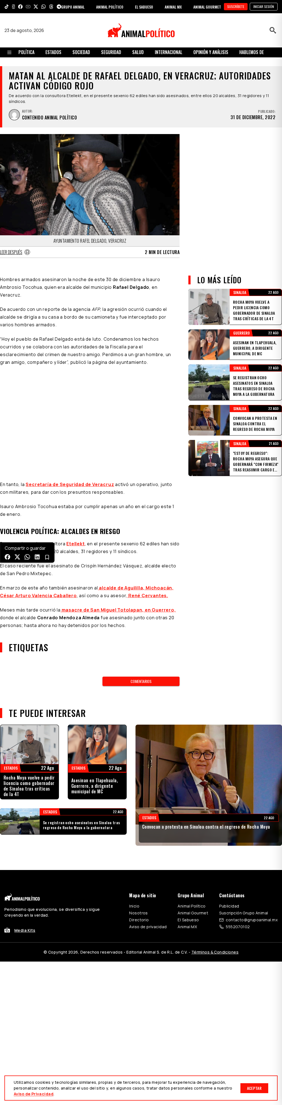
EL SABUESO (144, 7)
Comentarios (141, 681)
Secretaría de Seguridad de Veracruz (70, 484)
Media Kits (24, 930)
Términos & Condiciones (214, 952)
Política (26, 52)
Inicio (134, 906)
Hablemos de (251, 52)
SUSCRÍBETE (235, 6)
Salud (138, 52)
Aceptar (254, 1088)
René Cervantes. (147, 595)
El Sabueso (188, 919)
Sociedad (81, 52)
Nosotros (138, 913)
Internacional (168, 52)
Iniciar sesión (263, 6)
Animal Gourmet (193, 913)
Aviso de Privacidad (33, 1093)
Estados (53, 52)
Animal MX (187, 926)
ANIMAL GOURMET (207, 7)
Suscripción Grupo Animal (243, 913)
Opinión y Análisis (210, 52)
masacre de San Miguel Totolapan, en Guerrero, (118, 610)
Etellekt (75, 544)
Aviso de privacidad (148, 926)
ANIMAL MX (173, 7)
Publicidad (229, 906)
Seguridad (111, 52)
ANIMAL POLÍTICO (109, 7)
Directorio (139, 919)
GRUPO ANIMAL (73, 7)
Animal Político (191, 906)
